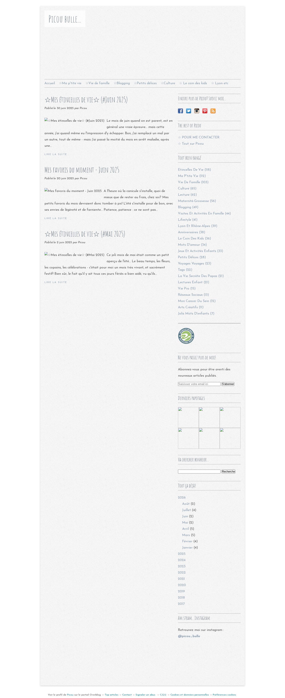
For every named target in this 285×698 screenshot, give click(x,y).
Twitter (188, 110)
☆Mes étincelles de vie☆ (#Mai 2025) (84, 233)
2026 (182, 497)
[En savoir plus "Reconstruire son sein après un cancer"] (188, 438)
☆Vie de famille (98, 83)
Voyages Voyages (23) (194, 263)
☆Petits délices (145, 83)
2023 (181, 566)
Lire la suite (55, 154)
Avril (185, 529)
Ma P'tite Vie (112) (192, 176)
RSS (213, 110)
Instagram (196, 110)
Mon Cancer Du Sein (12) (197, 301)
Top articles (111, 695)
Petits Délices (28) (192, 257)
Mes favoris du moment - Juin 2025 (81, 169)
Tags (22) (185, 270)
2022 (182, 572)
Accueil (49, 83)
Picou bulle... (65, 19)
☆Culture (168, 83)
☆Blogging (122, 83)
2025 (181, 554)
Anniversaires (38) (191, 232)
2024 (181, 560)
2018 (181, 597)
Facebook (180, 110)
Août (186, 504)
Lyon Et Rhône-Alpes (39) (197, 226)
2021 (181, 579)
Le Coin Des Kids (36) (194, 238)
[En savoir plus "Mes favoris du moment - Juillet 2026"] (230, 417)
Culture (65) (187, 188)
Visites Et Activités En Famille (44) (204, 213)
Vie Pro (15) (187, 288)
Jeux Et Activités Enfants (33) (200, 251)
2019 (181, 591)
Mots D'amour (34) (192, 245)
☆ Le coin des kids (193, 83)
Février (187, 541)
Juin (185, 516)
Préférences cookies (224, 695)
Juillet (186, 510)
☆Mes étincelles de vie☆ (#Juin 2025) (86, 99)
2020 (182, 585)
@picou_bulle (189, 636)
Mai (185, 522)
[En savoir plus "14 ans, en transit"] (209, 438)
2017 (181, 604)
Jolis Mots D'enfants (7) (196, 313)
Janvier (187, 547)
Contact (127, 695)
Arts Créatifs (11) (191, 307)
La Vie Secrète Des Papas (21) (201, 276)
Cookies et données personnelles (189, 695)
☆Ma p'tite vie (70, 83)
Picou (70, 695)
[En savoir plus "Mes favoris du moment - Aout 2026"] (188, 417)
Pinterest (204, 110)
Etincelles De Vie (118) (194, 170)
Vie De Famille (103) (193, 182)
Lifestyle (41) (188, 220)
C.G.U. (163, 695)
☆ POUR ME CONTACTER (198, 137)
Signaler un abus (146, 695)
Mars (186, 535)
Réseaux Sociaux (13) (193, 295)
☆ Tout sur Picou (191, 143)
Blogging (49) (188, 207)
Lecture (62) (187, 195)
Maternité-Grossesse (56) (197, 201)
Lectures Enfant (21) (193, 282)
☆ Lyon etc (219, 83)
